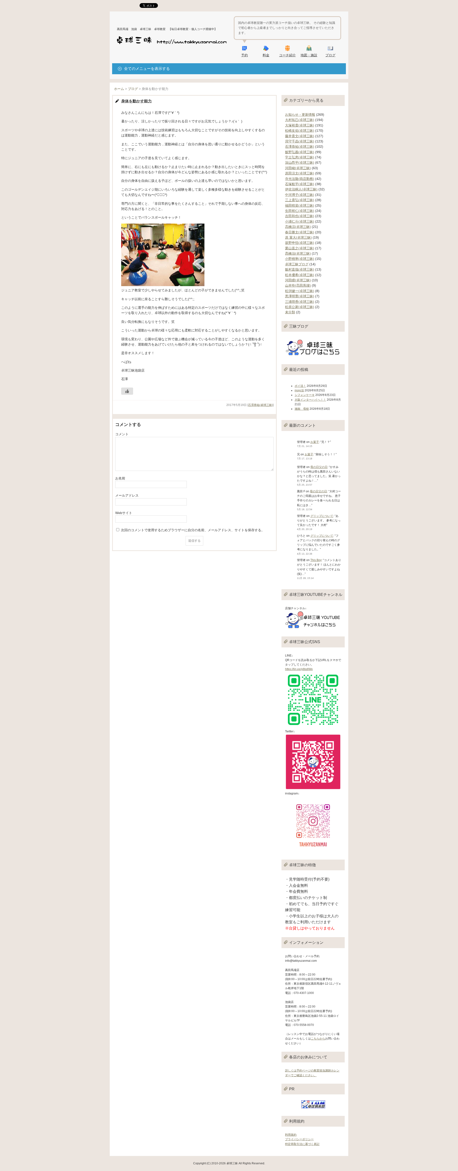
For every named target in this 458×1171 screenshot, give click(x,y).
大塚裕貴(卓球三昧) (299, 125)
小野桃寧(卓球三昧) (299, 259)
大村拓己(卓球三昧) (299, 120)
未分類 (290, 312)
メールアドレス (127, 495)
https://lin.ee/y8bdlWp (299, 669)
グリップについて (321, 516)
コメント (122, 434)
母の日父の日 (319, 467)
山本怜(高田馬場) (298, 285)
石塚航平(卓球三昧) (299, 184)
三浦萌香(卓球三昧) (299, 302)
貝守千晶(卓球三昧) (299, 141)
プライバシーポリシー (299, 1139)
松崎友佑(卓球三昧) (299, 130)
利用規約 (291, 1134)
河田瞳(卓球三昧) (298, 280)
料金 (266, 55)
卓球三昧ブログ (296, 264)
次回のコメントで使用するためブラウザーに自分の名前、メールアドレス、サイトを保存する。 (193, 530)
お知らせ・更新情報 (300, 114)
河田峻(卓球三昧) (298, 168)
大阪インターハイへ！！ (310, 399)
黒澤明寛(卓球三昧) (299, 296)
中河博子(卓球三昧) (299, 195)
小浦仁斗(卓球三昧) (299, 221)
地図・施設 (309, 55)
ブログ (330, 55)
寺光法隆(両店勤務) (299, 179)
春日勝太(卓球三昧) (299, 232)
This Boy (316, 560)
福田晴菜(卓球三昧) (299, 205)
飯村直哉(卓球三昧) (299, 269)
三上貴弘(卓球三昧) (299, 200)
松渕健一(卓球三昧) (299, 291)
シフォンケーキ (305, 395)
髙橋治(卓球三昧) (298, 253)
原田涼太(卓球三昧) (299, 173)
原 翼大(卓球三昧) (298, 237)
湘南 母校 (302, 408)
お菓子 (314, 442)
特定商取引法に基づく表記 (302, 1144)
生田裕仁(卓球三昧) (299, 211)
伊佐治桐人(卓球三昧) (301, 189)
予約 (244, 55)
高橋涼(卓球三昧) (298, 227)
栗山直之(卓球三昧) (299, 248)
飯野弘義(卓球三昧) (299, 152)
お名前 (120, 478)
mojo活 (299, 390)
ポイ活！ (300, 386)
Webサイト (123, 513)
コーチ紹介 (287, 55)
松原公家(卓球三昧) (299, 307)
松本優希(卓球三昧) (299, 275)
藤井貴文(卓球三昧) (299, 136)
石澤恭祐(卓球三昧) (260, 405)
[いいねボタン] (127, 391)
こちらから (318, 1038)
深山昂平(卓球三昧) (299, 162)
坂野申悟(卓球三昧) (299, 243)
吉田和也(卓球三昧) (299, 216)
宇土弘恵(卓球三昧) (299, 157)
